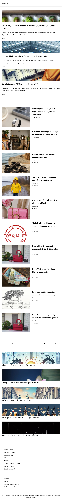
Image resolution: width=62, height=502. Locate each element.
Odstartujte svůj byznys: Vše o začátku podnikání (19, 365)
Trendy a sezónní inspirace (38, 229)
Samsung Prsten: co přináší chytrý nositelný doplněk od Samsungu (43, 111)
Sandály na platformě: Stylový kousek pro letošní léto (20, 383)
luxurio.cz (5, 3)
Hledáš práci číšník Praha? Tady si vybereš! (16, 400)
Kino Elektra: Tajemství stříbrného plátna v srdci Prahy (20, 435)
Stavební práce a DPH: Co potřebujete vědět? (20, 84)
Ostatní (3, 38)
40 (44, 344)
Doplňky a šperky (36, 117)
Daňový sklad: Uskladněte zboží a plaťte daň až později (24, 56)
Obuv (33, 160)
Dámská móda (35, 206)
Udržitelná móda (35, 137)
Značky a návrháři (36, 252)
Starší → (57, 344)
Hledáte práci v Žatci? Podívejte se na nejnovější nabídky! (21, 418)
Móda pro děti (35, 183)
